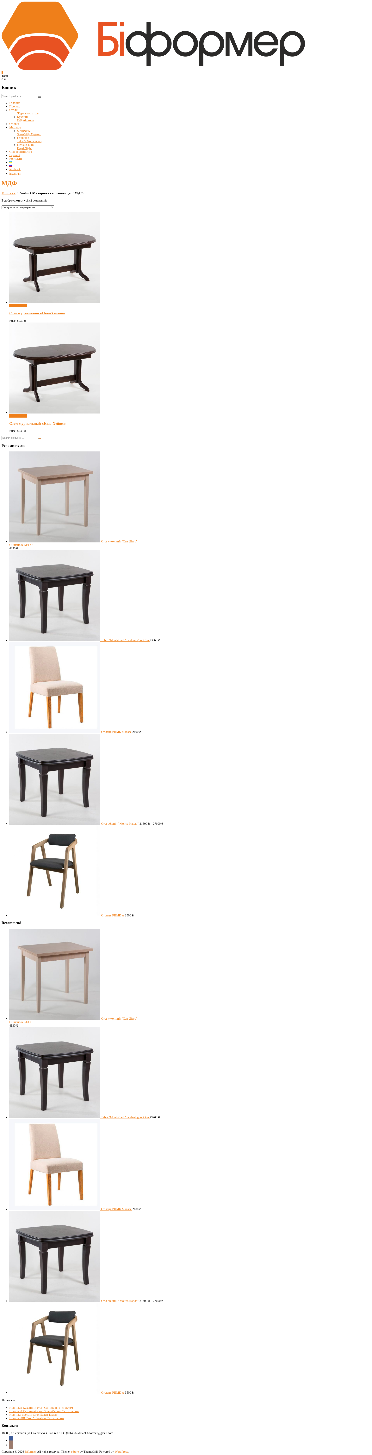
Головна (14, 103)
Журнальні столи (28, 113)
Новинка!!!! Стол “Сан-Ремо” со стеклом (36, 1418)
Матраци (15, 127)
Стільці (14, 123)
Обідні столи (25, 120)
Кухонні (22, 116)
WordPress (121, 1451)
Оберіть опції (18, 305)
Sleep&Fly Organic (29, 134)
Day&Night (24, 148)
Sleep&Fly (23, 130)
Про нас (14, 106)
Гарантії (14, 155)
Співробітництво (20, 151)
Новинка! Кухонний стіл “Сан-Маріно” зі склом (41, 1407)
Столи (13, 110)
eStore (75, 1451)
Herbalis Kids (25, 144)
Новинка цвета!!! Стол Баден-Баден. (33, 1414)
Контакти (15, 158)
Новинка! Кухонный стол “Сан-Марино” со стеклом (44, 1411)
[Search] (39, 97)
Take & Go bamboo (29, 141)
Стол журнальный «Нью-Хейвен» (38, 423)
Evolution (23, 137)
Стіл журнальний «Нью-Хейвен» (37, 313)
